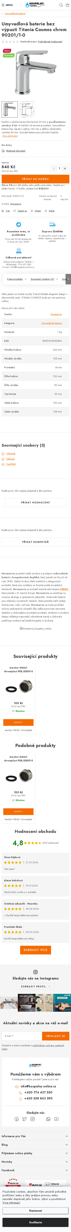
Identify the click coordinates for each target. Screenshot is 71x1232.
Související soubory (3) (42, 279)
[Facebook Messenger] (40, 1119)
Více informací (11, 1203)
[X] (25, 1119)
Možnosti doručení (15, 150)
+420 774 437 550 (38, 1092)
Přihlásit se (55, 1036)
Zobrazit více (36, 950)
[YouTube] (56, 1119)
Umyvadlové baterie (51, 323)
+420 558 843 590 (38, 1098)
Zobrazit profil (33, 986)
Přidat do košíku (35, 179)
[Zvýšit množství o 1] (65, 169)
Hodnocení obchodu (35, 831)
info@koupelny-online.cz (38, 1086)
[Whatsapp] (48, 1119)
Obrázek (10, 453)
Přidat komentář (35, 542)
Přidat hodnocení (35, 502)
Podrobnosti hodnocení (50, 41)
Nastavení (35, 1211)
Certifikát (11, 464)
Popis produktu (15, 279)
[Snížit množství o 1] (54, 169)
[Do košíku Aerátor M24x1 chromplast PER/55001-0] (18, 722)
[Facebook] (17, 1119)
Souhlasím (35, 1222)
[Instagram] (33, 1119)
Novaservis (15, 203)
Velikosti (10, 459)
